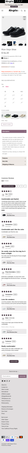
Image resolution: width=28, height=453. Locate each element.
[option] (14, 5)
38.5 (5, 99)
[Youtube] (4, 381)
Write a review (8, 186)
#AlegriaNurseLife (6, 396)
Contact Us (4, 387)
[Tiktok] (9, 381)
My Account (4, 417)
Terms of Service (5, 400)
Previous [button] (4, 6)
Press (3, 413)
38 (21, 95)
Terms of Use (4, 426)
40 (5, 102)
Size (2, 84)
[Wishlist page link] (18, 10)
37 (5, 95)
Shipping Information (6, 406)
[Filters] (21, 186)
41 (13, 102)
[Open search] (17, 186)
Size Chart (4, 411)
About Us (3, 385)
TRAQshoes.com (6, 398)
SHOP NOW (14, 6)
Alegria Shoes (13, 443)
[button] (5, 66)
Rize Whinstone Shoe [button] (12, 332)
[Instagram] (7, 381)
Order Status (4, 419)
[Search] (21, 11)
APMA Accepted (5, 394)
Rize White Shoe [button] (11, 308)
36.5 (22, 91)
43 (5, 106)
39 (13, 99)
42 (21, 102)
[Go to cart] (25, 11)
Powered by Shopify (6, 445)
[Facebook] (2, 381)
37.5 (13, 95)
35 (5, 91)
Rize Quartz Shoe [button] (11, 285)
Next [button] (24, 6)
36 (13, 91)
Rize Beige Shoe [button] (11, 237)
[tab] (14, 131)
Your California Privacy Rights (9, 428)
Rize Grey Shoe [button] (10, 262)
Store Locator (5, 389)
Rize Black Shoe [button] (11, 215)
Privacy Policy (5, 424)
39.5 (22, 99)
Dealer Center (5, 421)
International (4, 391)
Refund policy (5, 403)
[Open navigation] (2, 10)
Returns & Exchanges (7, 409)
